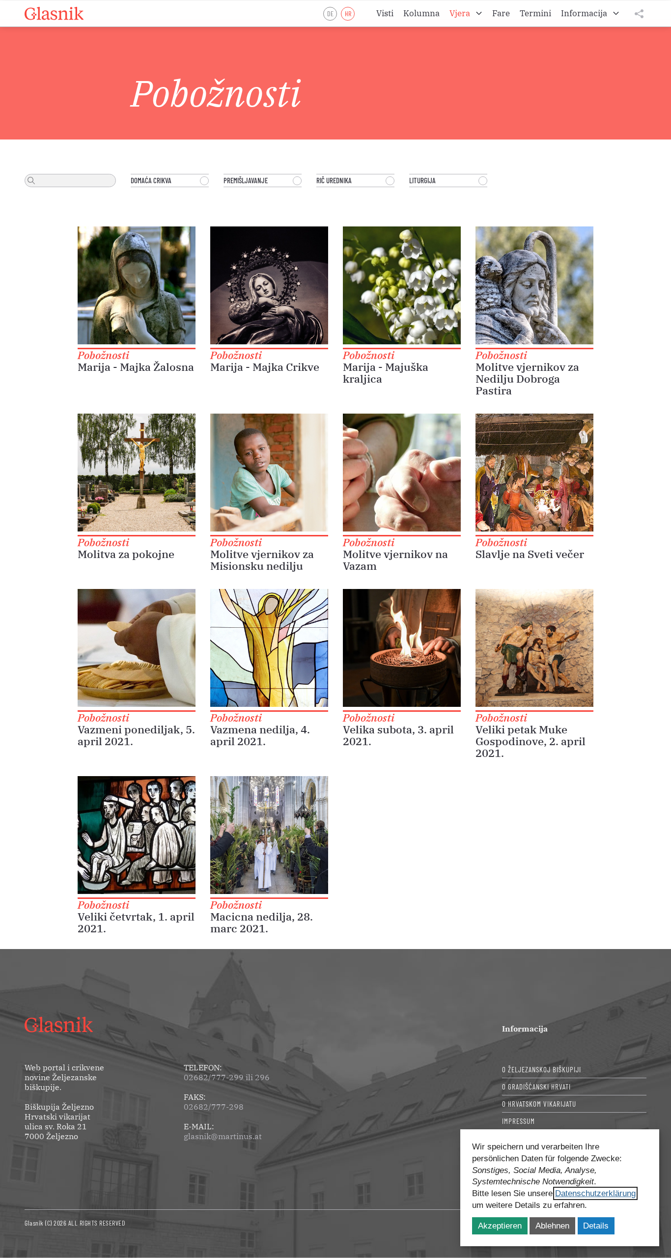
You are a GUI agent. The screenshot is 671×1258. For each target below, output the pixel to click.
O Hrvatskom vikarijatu (539, 1103)
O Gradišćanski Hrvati (536, 1086)
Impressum (518, 1121)
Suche (31, 180)
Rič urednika (334, 180)
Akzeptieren (500, 1225)
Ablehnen (552, 1225)
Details (596, 1225)
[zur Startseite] (54, 14)
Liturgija (422, 180)
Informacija (525, 1029)
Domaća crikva (151, 180)
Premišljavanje (246, 180)
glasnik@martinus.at (223, 1136)
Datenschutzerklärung (595, 1193)
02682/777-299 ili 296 (227, 1077)
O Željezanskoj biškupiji (541, 1069)
